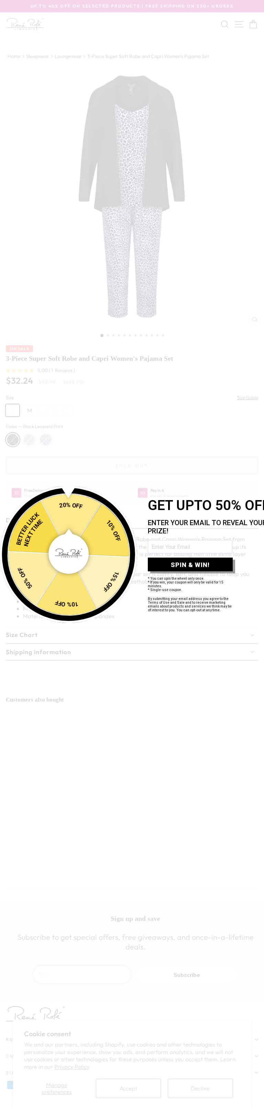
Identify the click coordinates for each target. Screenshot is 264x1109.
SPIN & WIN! (190, 564)
